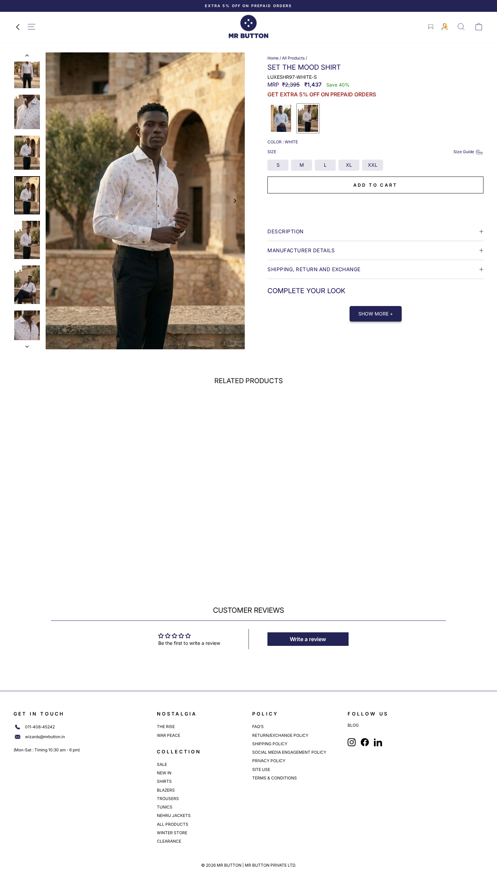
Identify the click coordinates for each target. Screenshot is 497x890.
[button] (281, 118)
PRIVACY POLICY (268, 760)
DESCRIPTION (285, 231)
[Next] (234, 201)
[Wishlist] (430, 27)
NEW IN (164, 772)
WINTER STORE (172, 832)
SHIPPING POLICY (269, 743)
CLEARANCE (169, 841)
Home (273, 58)
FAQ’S (258, 726)
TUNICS (164, 807)
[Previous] (56, 201)
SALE (162, 764)
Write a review (308, 639)
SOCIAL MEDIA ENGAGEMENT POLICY (289, 752)
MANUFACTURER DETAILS (301, 250)
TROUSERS (168, 798)
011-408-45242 (40, 727)
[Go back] (18, 27)
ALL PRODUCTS (172, 824)
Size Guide (463, 151)
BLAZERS (166, 790)
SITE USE (261, 769)
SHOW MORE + (375, 314)
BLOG (353, 725)
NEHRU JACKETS (174, 815)
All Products (293, 58)
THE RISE (166, 726)
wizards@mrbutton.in (45, 736)
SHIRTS (164, 781)
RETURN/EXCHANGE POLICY (280, 735)
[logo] (248, 26)
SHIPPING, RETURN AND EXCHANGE (314, 269)
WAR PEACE (168, 735)
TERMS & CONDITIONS (274, 777)
